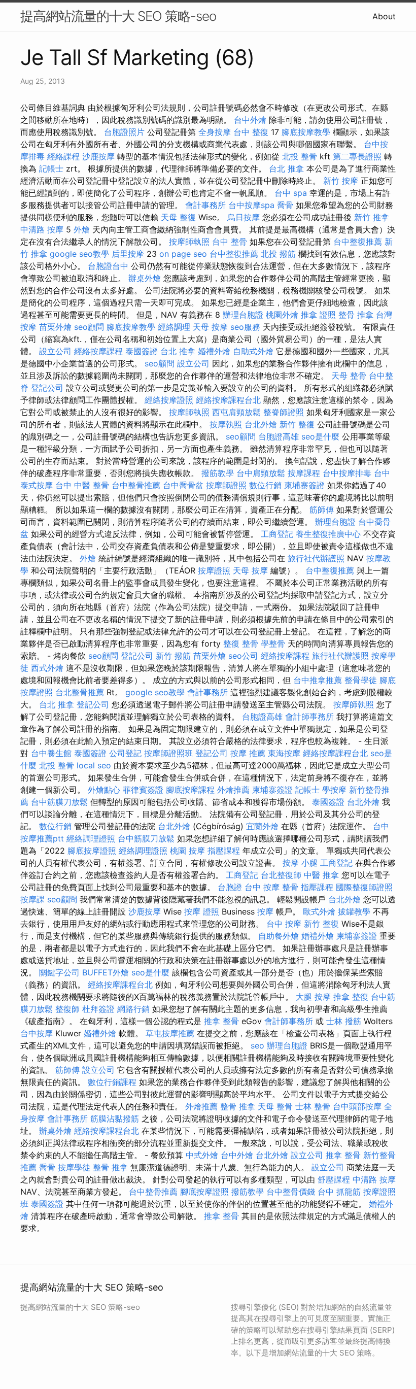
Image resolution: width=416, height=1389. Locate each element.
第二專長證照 (357, 156)
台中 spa (290, 193)
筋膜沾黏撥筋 (114, 1118)
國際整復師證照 (364, 887)
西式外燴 (47, 668)
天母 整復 (178, 217)
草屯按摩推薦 (170, 1033)
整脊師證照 (283, 412)
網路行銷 (133, 1009)
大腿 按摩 (313, 997)
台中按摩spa (251, 205)
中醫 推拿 (321, 875)
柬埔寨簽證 (304, 485)
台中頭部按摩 (357, 1106)
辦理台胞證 (243, 315)
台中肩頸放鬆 (260, 473)
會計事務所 (205, 205)
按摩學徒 (74, 1167)
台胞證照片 (124, 132)
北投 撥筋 (278, 254)
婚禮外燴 (214, 351)
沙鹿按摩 (98, 156)
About (384, 16)
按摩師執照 (189, 241)
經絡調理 (174, 327)
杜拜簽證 (98, 1009)
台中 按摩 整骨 (271, 887)
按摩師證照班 (168, 753)
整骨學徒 (360, 680)
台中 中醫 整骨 (82, 485)
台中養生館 (51, 753)
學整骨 (273, 643)
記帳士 (51, 168)
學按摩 (334, 790)
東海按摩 (284, 753)
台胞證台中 (108, 266)
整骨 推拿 (355, 315)
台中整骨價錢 (290, 1192)
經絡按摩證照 (169, 400)
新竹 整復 (297, 424)
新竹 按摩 (340, 181)
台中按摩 (36, 1033)
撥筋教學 (217, 473)
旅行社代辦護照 (316, 558)
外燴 (82, 229)
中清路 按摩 (41, 229)
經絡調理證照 (90, 838)
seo (257, 1045)
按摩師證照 (226, 485)
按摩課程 (304, 473)
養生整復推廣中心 (328, 534)
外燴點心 (104, 790)
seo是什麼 (320, 436)
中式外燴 (202, 1155)
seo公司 (243, 656)
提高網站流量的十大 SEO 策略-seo (118, 16)
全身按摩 (214, 132)
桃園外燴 (282, 315)
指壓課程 (223, 850)
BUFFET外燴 (105, 972)
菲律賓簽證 (143, 790)
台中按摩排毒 (347, 473)
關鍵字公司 (59, 972)
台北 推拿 (286, 168)
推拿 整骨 (221, 1021)
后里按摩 (128, 254)
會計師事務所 (309, 717)
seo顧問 (89, 327)
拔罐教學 (354, 911)
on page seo (183, 254)
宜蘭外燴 (262, 826)
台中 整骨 (229, 241)
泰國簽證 (141, 351)
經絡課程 (63, 156)
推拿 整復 (350, 997)
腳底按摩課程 (190, 790)
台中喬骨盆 (183, 485)
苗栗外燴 (55, 327)
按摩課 (32, 899)
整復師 (67, 1009)
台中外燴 (250, 120)
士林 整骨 (312, 1106)
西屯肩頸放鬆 (236, 412)
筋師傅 (321, 509)
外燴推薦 (233, 790)
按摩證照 (214, 570)
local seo (94, 765)
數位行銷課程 (112, 1082)
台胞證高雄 (278, 436)
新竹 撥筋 (173, 656)
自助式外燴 (253, 351)
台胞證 (230, 887)
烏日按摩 (243, 217)
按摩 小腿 (300, 863)
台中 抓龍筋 (339, 1192)
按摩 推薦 (247, 753)
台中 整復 (250, 132)
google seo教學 (79, 254)
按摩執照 (226, 424)
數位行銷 (265, 485)
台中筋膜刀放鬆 (59, 802)
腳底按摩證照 (91, 850)
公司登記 (125, 753)
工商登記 (277, 534)
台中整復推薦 (357, 241)
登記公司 (47, 388)
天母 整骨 (348, 375)
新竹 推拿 (371, 217)
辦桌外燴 (144, 278)
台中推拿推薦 (317, 680)
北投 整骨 (299, 156)
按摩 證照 (201, 911)
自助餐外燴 (278, 936)
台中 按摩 (283, 924)
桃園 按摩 (187, 850)
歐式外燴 (319, 911)
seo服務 (245, 327)
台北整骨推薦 (79, 692)
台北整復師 (281, 875)
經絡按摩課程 (98, 351)
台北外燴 (261, 424)
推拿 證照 (318, 315)
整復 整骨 (240, 643)
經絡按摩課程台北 (228, 400)
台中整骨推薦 (136, 485)
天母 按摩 (210, 327)
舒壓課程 (334, 1179)
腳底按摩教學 (306, 132)
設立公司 (55, 351)
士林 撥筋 (343, 1021)
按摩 (265, 911)
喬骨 (285, 205)
